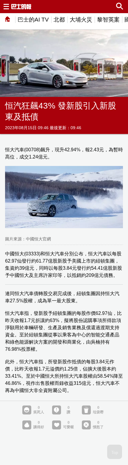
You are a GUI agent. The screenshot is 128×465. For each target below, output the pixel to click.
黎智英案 (108, 19)
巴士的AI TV (33, 19)
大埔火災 (81, 19)
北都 (59, 19)
